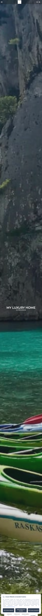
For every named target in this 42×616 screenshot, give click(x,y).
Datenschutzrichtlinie (10, 606)
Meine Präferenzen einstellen (21, 610)
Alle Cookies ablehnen (8, 610)
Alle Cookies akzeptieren (33, 610)
